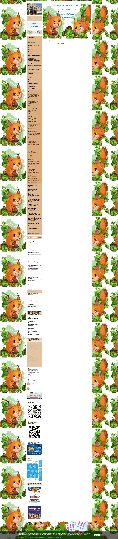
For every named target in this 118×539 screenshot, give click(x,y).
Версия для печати (87, 46)
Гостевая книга (31, 231)
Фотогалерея (31, 40)
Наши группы (31, 225)
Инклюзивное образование (34, 55)
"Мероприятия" (34, 363)
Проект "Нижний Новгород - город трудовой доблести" (33, 130)
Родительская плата (33, 83)
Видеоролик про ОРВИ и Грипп (33, 252)
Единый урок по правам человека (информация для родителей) (34, 134)
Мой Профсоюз (31, 86)
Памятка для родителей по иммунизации (33, 164)
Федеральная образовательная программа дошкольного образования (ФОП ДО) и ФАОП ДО (34, 61)
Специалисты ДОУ (32, 228)
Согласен (97, 535)
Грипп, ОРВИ (31, 88)
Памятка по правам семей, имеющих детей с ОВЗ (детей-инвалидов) (34, 141)
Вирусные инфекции (33, 148)
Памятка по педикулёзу (33, 180)
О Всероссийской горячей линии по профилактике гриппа (34, 115)
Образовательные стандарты (32, 52)
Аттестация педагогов (33, 69)
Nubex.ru (37, 527)
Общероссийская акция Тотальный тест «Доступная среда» (33, 107)
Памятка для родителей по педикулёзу (33, 145)
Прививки (30, 157)
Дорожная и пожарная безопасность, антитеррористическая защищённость (33, 194)
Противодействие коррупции (32, 73)
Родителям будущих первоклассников (33, 205)
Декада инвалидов (32, 178)
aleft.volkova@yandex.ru (35, 376)
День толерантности (33, 137)
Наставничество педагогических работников (32, 209)
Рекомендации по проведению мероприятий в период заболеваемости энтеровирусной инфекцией (34, 124)
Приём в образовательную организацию (34, 80)
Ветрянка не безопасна (33, 161)
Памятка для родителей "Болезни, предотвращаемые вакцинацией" (33, 168)
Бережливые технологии (34, 223)
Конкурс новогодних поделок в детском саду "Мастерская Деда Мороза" (33, 96)
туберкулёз (30, 159)
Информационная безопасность (32, 190)
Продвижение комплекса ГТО (34, 186)
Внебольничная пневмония (32, 119)
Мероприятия (31, 42)
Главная (46, 40)
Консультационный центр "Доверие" (34, 48)
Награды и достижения (33, 45)
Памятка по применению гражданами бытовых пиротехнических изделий (34, 101)
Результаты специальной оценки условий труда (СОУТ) (34, 200)
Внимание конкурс (32, 182)
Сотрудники (31, 37)
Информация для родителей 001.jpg (53, 43)
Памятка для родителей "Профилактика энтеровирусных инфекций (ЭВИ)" (33, 174)
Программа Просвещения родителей (34, 66)
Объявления (31, 91)
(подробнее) (37, 334)
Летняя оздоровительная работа (34, 76)
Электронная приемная (34, 233)
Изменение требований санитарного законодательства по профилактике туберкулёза (33, 152)
